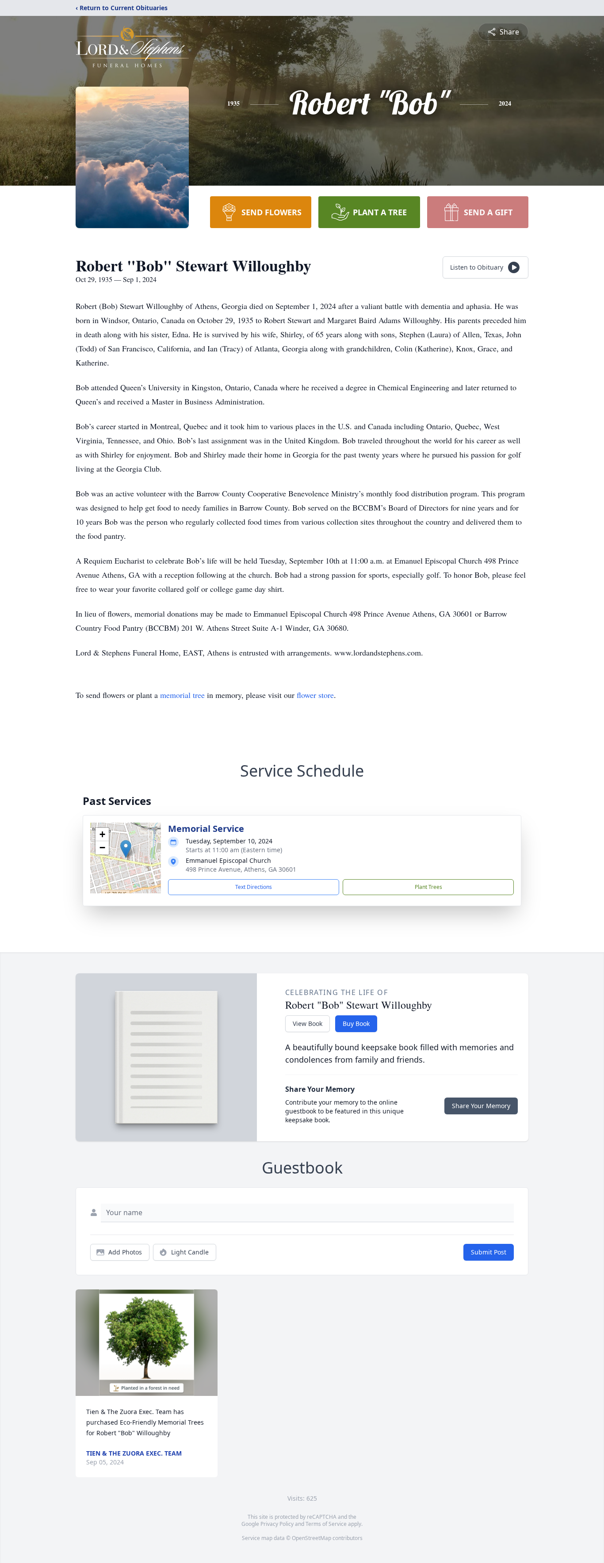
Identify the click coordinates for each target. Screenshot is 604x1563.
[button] (125, 849)
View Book (307, 1023)
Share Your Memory (481, 1106)
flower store (315, 695)
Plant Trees (428, 887)
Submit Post (488, 1252)
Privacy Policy (277, 1524)
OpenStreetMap (311, 1538)
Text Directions (253, 887)
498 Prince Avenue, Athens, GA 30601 (241, 869)
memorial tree (182, 695)
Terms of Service (326, 1524)
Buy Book (356, 1023)
